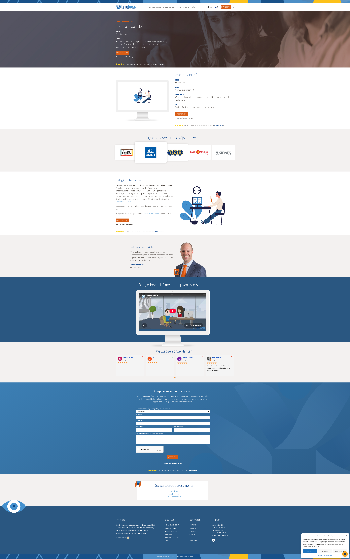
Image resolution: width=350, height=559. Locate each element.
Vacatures (193, 541)
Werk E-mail (139, 426)
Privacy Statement (179, 556)
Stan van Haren (188, 358)
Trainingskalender (172, 538)
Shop (167, 541)
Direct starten (122, 53)
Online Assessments (172, 525)
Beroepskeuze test (123, 201)
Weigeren (325, 551)
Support (192, 534)
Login (211, 7)
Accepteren (310, 551)
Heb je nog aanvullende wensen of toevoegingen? (150, 433)
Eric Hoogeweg (217, 358)
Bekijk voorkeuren (340, 551)
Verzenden (173, 457)
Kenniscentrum (171, 531)
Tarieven (192, 531)
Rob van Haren (128, 358)
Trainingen (169, 534)
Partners (192, 528)
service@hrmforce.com (221, 535)
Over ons (192, 525)
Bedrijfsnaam (140, 421)
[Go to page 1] (175, 377)
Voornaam (139, 415)
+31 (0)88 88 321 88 (220, 533)
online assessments (151, 213)
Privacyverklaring (328, 555)
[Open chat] (345, 554)
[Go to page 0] (174, 377)
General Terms (189, 556)
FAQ (190, 538)
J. (153, 358)
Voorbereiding (171, 528)
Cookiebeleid (320, 555)
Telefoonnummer (179, 426)
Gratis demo (225, 7)
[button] (346, 536)
